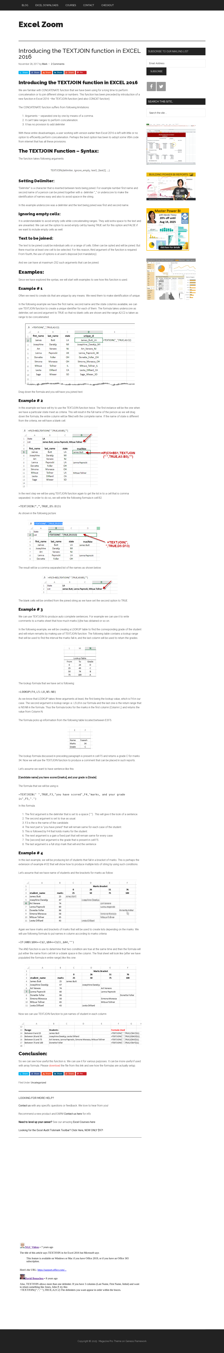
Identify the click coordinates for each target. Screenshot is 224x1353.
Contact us (25, 1105)
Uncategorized (38, 1082)
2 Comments (57, 64)
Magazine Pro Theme (110, 1341)
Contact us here (73, 1113)
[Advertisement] (145, 22)
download (54, 1065)
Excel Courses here (83, 1122)
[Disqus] (80, 1193)
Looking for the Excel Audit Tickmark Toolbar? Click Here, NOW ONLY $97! (61, 1130)
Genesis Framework (135, 1341)
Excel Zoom (41, 24)
